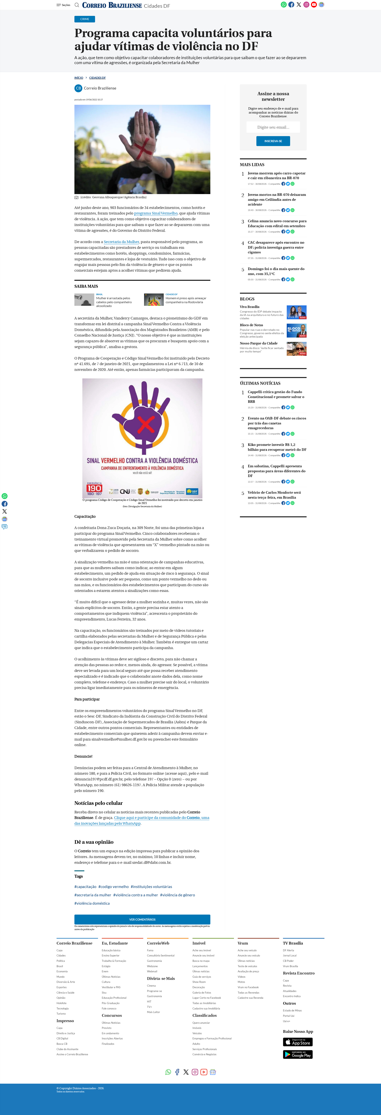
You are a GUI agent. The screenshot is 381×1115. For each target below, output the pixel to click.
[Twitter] (299, 6)
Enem (105, 971)
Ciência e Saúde (65, 992)
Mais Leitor (153, 1012)
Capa (60, 950)
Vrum (243, 943)
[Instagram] (306, 6)
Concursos (112, 1015)
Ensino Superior (110, 955)
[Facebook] (291, 6)
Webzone (152, 966)
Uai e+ (286, 1021)
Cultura (106, 981)
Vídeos (241, 976)
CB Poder (288, 960)
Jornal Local (289, 955)
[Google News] (321, 6)
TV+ (149, 1006)
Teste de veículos (247, 966)
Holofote (61, 1003)
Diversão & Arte (66, 981)
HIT (149, 1001)
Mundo (60, 976)
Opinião (61, 997)
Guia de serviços (201, 976)
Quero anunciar (201, 1022)
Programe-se (154, 991)
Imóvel (198, 943)
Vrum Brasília (290, 966)
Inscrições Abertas (112, 1038)
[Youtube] (314, 6)
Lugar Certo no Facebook (206, 997)
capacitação (86, 886)
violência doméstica (93, 903)
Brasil (60, 966)
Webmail (152, 971)
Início (78, 77)
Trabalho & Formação (114, 960)
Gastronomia (154, 960)
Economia (62, 971)
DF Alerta (288, 950)
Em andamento (110, 1033)
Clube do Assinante (67, 1049)
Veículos (197, 1033)
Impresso (65, 1021)
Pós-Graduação (110, 1003)
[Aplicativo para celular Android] (298, 1055)
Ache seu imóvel (201, 950)
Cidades (61, 955)
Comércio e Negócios (204, 1054)
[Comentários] (5, 528)
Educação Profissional (114, 997)
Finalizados (108, 1043)
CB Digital (62, 1038)
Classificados (204, 1015)
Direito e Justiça (66, 1033)
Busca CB (62, 1043)
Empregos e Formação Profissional (212, 1038)
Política (61, 960)
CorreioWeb (158, 943)
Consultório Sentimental (160, 955)
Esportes (62, 987)
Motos (241, 981)
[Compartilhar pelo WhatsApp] (292, 185)
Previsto (106, 1027)
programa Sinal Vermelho (155, 213)
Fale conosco (109, 1008)
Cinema (151, 985)
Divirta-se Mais (161, 978)
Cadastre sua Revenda (250, 997)
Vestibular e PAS (111, 987)
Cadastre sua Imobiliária (206, 1008)
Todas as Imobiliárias (204, 1003)
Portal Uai (288, 1015)
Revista (287, 985)
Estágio (106, 966)
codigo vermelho (115, 886)
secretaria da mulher (94, 895)
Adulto (196, 1043)
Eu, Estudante (115, 943)
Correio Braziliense (74, 943)
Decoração (198, 987)
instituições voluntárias (152, 886)
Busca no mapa (201, 960)
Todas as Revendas (248, 992)
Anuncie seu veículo (249, 955)
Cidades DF (157, 5)
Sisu (104, 992)
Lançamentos (200, 966)
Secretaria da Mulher (121, 242)
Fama (150, 950)
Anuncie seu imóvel (203, 955)
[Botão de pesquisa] (75, 5)
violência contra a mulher (136, 895)
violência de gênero (178, 895)
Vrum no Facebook (248, 987)
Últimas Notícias (111, 976)
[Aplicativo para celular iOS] (298, 1042)
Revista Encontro (299, 973)
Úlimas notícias (201, 971)
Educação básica (111, 950)
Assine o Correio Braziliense (72, 1054)
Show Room (199, 981)
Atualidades (289, 991)
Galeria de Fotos (201, 992)
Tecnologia (63, 1008)
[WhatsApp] (284, 6)
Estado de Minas (292, 1010)
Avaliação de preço (248, 971)
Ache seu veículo (247, 950)
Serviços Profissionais (204, 1049)
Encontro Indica (292, 996)
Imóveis (196, 1027)
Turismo (61, 1013)
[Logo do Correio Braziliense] (112, 5)
